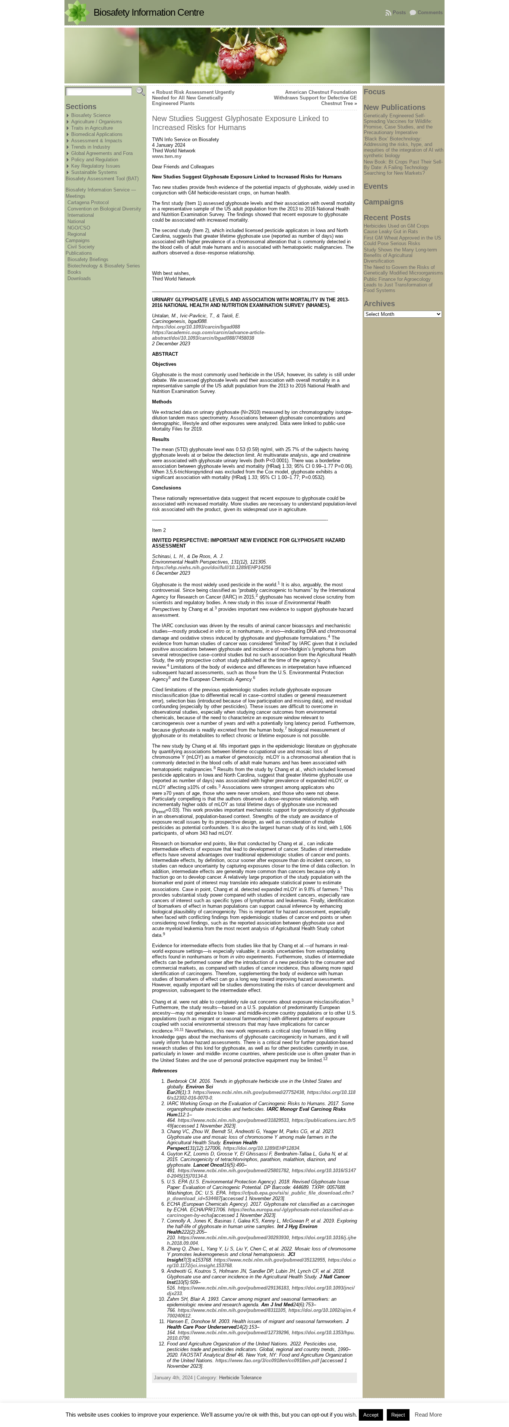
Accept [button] (371, 1415)
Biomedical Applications (97, 134)
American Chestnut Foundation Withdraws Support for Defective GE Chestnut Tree (315, 97)
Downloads (79, 278)
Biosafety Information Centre (149, 12)
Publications (79, 253)
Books (74, 272)
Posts (399, 12)
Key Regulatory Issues (95, 166)
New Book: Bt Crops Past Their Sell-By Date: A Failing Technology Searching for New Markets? (403, 167)
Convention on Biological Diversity (104, 209)
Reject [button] (398, 1415)
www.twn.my (166, 156)
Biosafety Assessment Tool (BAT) (102, 178)
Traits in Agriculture (92, 128)
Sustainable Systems (94, 172)
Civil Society (81, 247)
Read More (428, 1414)
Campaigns (78, 240)
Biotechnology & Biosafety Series (103, 266)
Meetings (75, 196)
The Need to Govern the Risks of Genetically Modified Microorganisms (403, 270)
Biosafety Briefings (87, 259)
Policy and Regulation (94, 159)
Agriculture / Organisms (96, 121)
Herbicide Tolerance (240, 1377)
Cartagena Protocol (88, 202)
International (80, 215)
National (76, 221)
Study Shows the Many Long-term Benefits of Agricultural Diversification (400, 255)
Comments (430, 12)
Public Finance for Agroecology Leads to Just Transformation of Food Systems (398, 284)
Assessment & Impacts (96, 140)
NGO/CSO (78, 228)
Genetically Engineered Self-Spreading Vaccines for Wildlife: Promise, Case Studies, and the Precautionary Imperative (398, 124)
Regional (76, 234)
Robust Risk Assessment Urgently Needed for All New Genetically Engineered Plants (193, 97)
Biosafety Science (91, 115)
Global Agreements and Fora (102, 153)
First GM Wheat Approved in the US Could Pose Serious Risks (402, 240)
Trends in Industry (90, 147)
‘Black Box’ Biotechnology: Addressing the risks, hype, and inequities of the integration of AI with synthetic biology (403, 147)
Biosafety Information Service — (101, 190)
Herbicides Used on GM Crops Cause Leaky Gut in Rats (396, 228)
